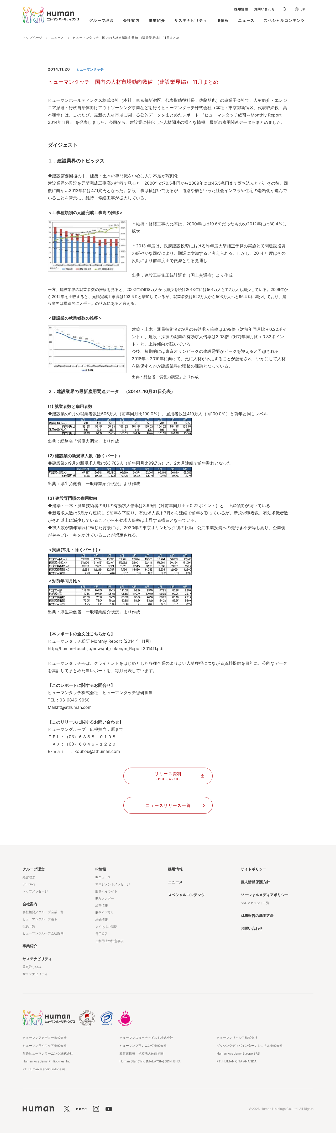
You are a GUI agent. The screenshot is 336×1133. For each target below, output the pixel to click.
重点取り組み (32, 967)
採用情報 (241, 9)
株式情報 (101, 920)
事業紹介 (157, 20)
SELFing (29, 884)
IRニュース (103, 877)
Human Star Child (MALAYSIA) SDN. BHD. (150, 1061)
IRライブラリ (104, 912)
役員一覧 (29, 926)
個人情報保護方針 (255, 882)
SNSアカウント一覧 (255, 903)
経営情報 (101, 905)
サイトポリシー (253, 869)
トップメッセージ (35, 891)
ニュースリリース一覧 (168, 805)
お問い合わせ (264, 9)
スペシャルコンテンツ (284, 20)
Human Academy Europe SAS (238, 1053)
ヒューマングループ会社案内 (43, 933)
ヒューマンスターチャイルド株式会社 (146, 1038)
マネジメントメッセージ (112, 884)
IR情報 (223, 20)
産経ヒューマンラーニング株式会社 (48, 1053)
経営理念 (29, 877)
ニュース (246, 20)
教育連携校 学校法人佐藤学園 (141, 1053)
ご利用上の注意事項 (109, 941)
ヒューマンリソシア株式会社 (237, 1038)
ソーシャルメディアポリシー (264, 894)
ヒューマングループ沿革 (40, 919)
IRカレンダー (104, 898)
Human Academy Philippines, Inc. (47, 1061)
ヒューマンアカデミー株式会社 (45, 1038)
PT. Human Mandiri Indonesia (44, 1069)
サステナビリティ (190, 20)
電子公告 (101, 934)
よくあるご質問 (106, 927)
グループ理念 (101, 20)
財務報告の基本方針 (257, 915)
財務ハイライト (106, 891)
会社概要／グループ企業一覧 (43, 912)
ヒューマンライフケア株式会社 (45, 1045)
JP (303, 9)
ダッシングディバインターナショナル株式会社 (250, 1045)
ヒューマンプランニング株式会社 (143, 1045)
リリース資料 (168, 776)
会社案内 (131, 20)
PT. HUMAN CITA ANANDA (236, 1061)
